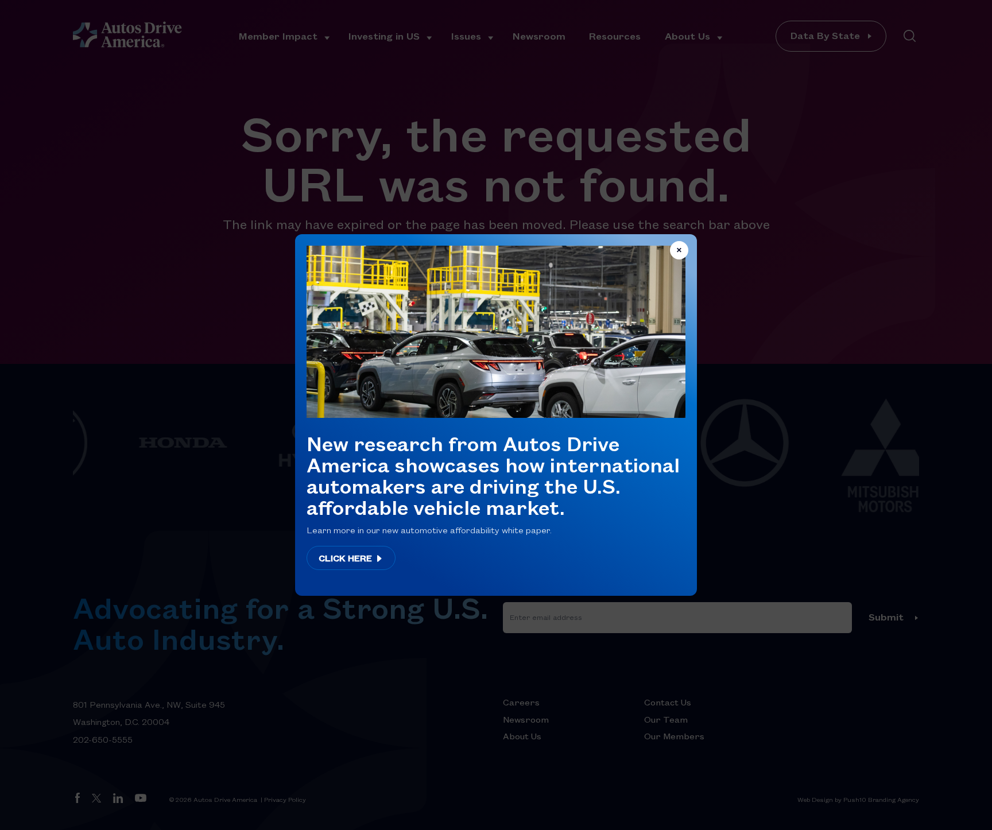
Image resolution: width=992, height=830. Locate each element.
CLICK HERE (346, 558)
